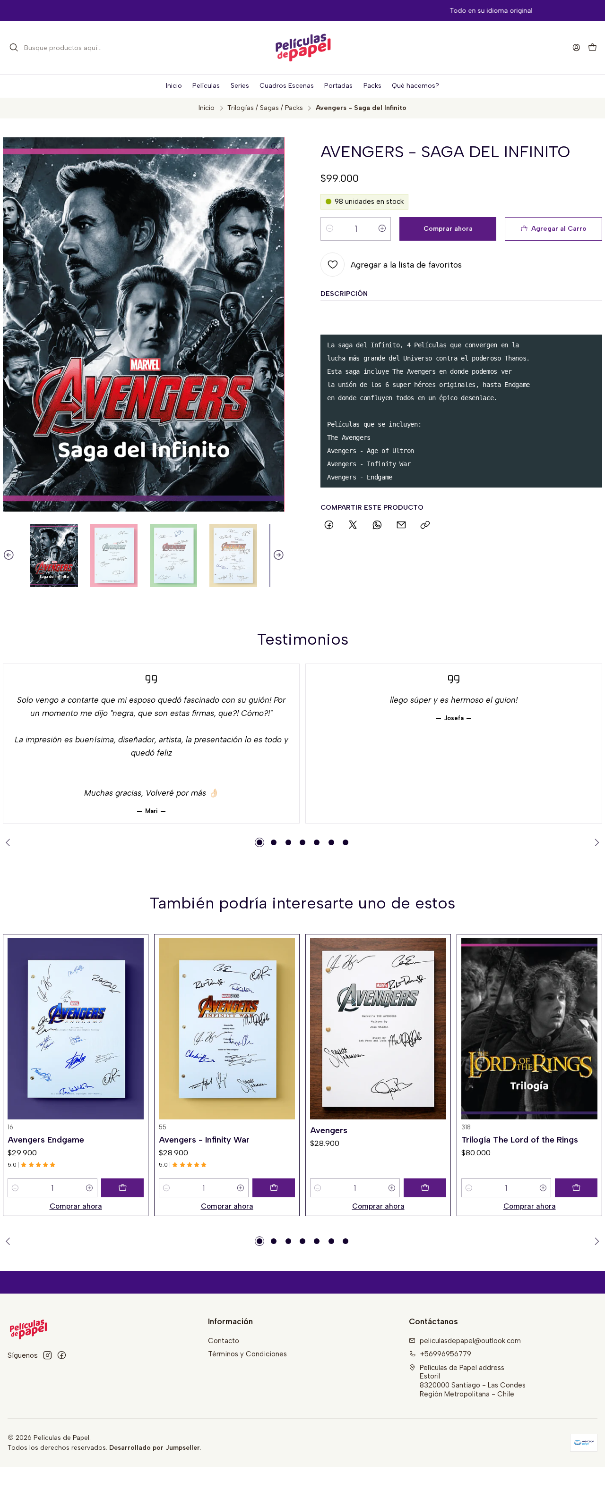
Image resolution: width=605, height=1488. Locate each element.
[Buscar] (14, 47)
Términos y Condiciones (247, 1354)
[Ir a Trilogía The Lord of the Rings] (529, 1028)
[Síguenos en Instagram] (47, 1355)
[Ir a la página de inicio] (302, 48)
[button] (259, 842)
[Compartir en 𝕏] (353, 526)
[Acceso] (576, 47)
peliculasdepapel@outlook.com (470, 1341)
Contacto (223, 1341)
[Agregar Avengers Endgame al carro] (122, 1187)
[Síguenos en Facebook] (62, 1355)
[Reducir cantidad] (329, 229)
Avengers (328, 1130)
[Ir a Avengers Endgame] (76, 1028)
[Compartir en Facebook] (328, 526)
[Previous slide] (10, 555)
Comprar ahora (76, 1206)
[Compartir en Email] (401, 526)
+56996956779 (445, 1354)
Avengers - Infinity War (204, 1139)
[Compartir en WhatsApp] (377, 526)
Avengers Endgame (46, 1139)
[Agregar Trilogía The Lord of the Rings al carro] (576, 1187)
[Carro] (592, 48)
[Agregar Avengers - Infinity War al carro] (273, 1187)
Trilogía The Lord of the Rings (519, 1139)
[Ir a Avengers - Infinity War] (227, 1028)
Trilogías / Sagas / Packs (265, 107)
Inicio (207, 107)
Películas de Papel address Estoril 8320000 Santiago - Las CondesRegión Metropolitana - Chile (473, 1380)
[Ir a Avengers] (378, 1028)
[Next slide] (277, 555)
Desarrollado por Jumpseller (154, 1447)
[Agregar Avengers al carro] (425, 1187)
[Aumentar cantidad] (381, 229)
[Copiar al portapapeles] (425, 526)
